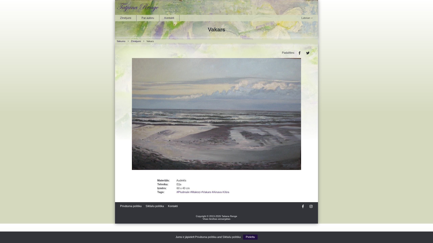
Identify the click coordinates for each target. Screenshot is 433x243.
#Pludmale (183, 192)
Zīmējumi (125, 18)
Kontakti (169, 18)
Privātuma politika (131, 206)
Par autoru (148, 18)
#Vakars (206, 192)
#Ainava (217, 192)
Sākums (121, 41)
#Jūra (225, 192)
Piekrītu (250, 237)
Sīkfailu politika (155, 206)
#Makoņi (195, 192)
